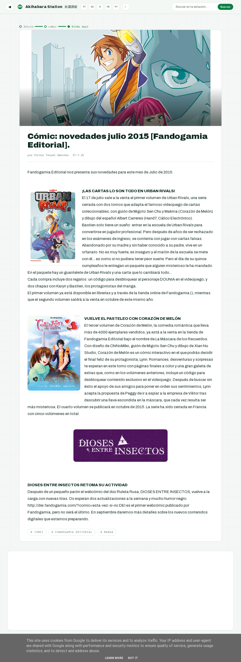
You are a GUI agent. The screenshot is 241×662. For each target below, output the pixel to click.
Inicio (28, 26)
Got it (133, 658)
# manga (106, 532)
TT (84, 6)
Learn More (114, 658)
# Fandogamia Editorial (72, 532)
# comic (37, 532)
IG (92, 6)
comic (52, 26)
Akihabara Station (47, 6)
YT (116, 6)
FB (108, 6)
